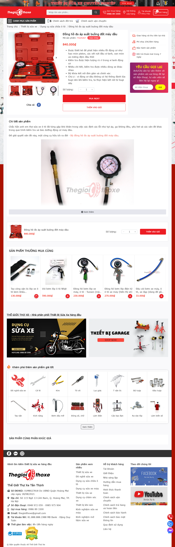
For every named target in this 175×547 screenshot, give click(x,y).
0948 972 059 (35, 505)
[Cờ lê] (38, 380)
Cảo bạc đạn (117, 416)
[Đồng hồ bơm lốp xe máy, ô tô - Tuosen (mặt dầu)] (87, 270)
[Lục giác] (97, 380)
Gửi (160, 87)
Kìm (58, 390)
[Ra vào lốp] (137, 405)
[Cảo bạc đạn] (117, 405)
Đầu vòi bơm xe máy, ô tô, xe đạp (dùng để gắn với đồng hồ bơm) (149, 292)
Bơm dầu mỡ (58, 416)
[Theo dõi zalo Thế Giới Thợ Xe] (15, 453)
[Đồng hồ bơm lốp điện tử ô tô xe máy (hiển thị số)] (118, 270)
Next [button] (56, 58)
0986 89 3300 (113, 14)
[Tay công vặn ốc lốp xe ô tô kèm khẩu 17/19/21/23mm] (25, 270)
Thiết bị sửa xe (84, 472)
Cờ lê (38, 390)
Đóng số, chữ (77, 416)
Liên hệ (107, 529)
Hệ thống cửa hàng (130, 12)
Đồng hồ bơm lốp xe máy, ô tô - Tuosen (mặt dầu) (86, 292)
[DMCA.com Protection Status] (31, 533)
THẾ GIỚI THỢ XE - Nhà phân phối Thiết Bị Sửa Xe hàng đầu (44, 314)
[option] (33, 57)
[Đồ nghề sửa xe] (18, 380)
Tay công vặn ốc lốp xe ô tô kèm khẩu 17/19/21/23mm (24, 292)
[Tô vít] (77, 380)
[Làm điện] (97, 405)
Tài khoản (146, 11)
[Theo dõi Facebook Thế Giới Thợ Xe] (9, 453)
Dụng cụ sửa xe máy (87, 488)
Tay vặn (18, 416)
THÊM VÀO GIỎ (94, 107)
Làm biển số (157, 416)
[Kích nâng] (38, 405)
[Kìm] (57, 380)
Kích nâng (38, 416)
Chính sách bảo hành (114, 512)
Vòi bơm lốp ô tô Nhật (54, 289)
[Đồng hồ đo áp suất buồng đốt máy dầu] (33, 57)
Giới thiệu (108, 473)
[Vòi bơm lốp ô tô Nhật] (56, 270)
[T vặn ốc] (117, 380)
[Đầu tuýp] (156, 380)
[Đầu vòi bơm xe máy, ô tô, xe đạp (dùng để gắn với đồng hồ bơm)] (150, 270)
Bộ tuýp (137, 390)
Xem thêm (89, 212)
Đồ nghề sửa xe (18, 390)
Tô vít (78, 390)
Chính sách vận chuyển (93, 21)
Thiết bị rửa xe (84, 493)
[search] (96, 12)
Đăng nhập (146, 14)
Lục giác (97, 390)
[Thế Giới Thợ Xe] (24, 12)
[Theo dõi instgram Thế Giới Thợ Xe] (22, 453)
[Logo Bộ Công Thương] (15, 533)
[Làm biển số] (156, 405)
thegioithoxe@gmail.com (32, 513)
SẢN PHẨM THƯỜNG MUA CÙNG (31, 250)
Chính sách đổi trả (63, 21)
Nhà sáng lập (110, 477)
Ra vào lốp (137, 416)
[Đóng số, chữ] (77, 405)
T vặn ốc (117, 390)
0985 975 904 (53, 505)
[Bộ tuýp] (137, 380)
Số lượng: (68, 89)
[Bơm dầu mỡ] (57, 405)
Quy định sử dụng (113, 524)
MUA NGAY (94, 98)
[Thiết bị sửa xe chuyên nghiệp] (87, 3)
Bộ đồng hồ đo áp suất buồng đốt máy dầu (94, 135)
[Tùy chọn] (36, 296)
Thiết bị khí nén (84, 505)
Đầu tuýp (157, 390)
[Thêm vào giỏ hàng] (68, 296)
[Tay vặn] (18, 405)
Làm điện (97, 416)
